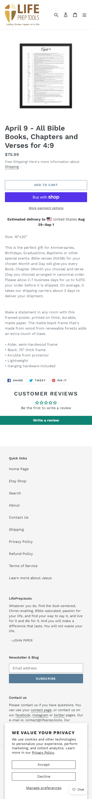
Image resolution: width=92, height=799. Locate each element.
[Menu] (84, 15)
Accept (44, 764)
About (14, 505)
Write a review (46, 420)
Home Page (19, 469)
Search (15, 493)
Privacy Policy (21, 541)
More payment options (46, 208)
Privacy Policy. (43, 753)
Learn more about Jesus (30, 578)
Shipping (12, 167)
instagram (40, 715)
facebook (22, 715)
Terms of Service (23, 566)
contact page (41, 710)
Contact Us (18, 517)
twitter (59, 715)
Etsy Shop (17, 481)
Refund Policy (21, 554)
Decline (43, 776)
